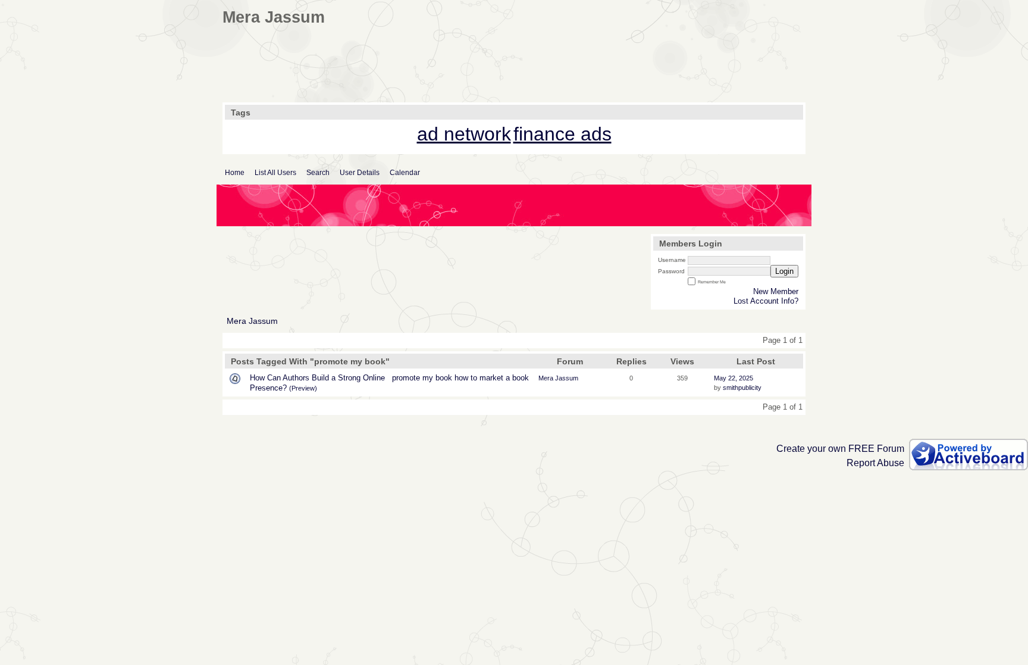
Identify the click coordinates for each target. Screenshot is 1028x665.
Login (784, 271)
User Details (360, 172)
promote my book (422, 377)
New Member (775, 291)
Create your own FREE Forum (840, 449)
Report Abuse (875, 463)
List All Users (275, 172)
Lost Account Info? (766, 300)
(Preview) (303, 388)
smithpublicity (742, 387)
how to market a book (492, 377)
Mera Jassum (252, 321)
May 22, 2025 (733, 378)
